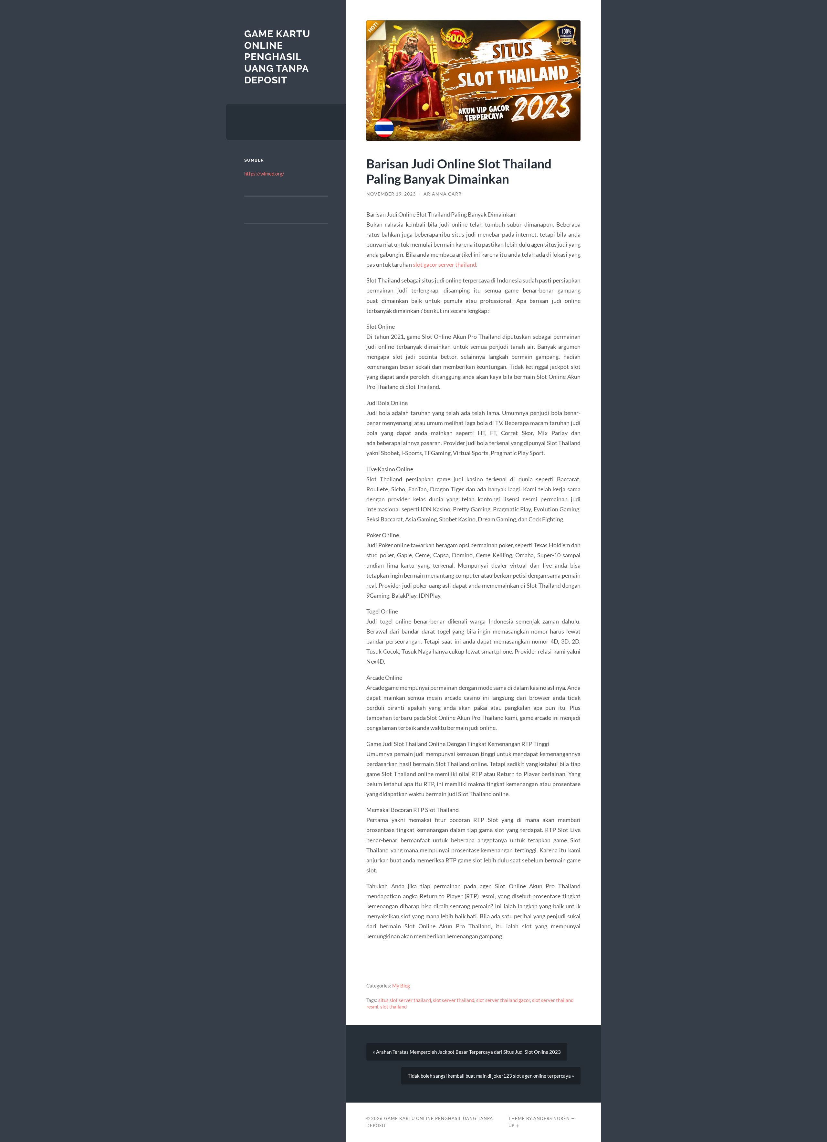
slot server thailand (453, 1000)
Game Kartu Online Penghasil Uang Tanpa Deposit (277, 57)
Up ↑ (513, 1125)
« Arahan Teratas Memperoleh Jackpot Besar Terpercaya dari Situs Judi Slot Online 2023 (467, 1052)
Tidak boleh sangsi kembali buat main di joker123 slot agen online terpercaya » (491, 1076)
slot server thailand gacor (503, 1000)
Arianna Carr (443, 194)
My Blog (401, 985)
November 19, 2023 (391, 194)
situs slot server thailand (404, 1000)
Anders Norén (551, 1118)
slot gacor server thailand (444, 264)
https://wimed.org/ (264, 173)
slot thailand (393, 1006)
